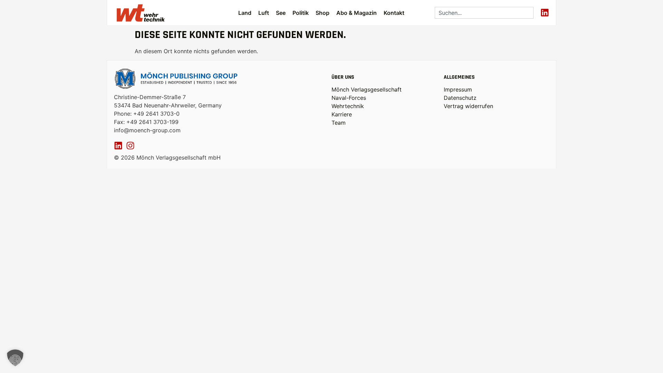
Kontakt (394, 12)
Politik (300, 12)
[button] (15, 358)
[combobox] (484, 13)
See (281, 12)
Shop (322, 12)
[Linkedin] (544, 12)
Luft (263, 12)
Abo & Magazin (356, 12)
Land (244, 12)
